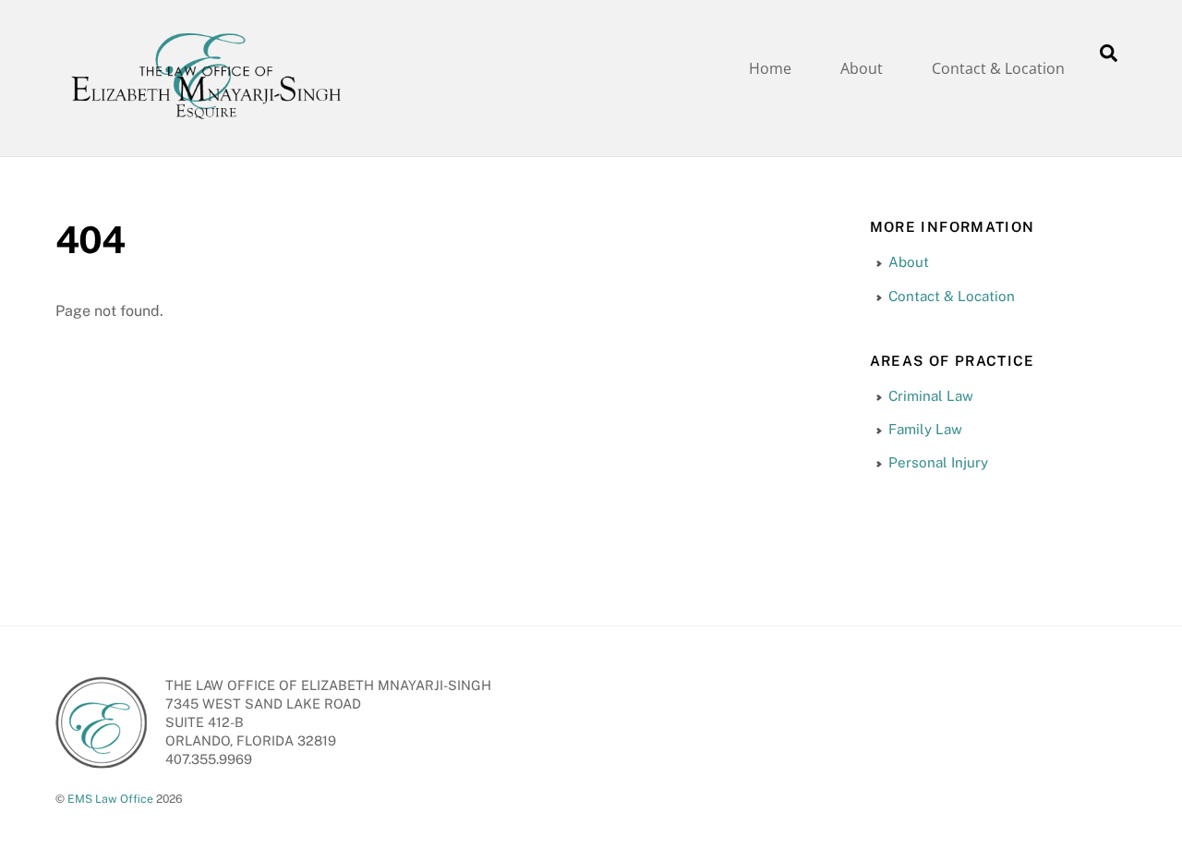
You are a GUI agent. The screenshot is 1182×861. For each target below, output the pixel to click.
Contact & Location (998, 68)
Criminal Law (930, 396)
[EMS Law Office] (205, 121)
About (861, 68)
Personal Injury (938, 462)
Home (770, 68)
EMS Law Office (110, 799)
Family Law (925, 429)
